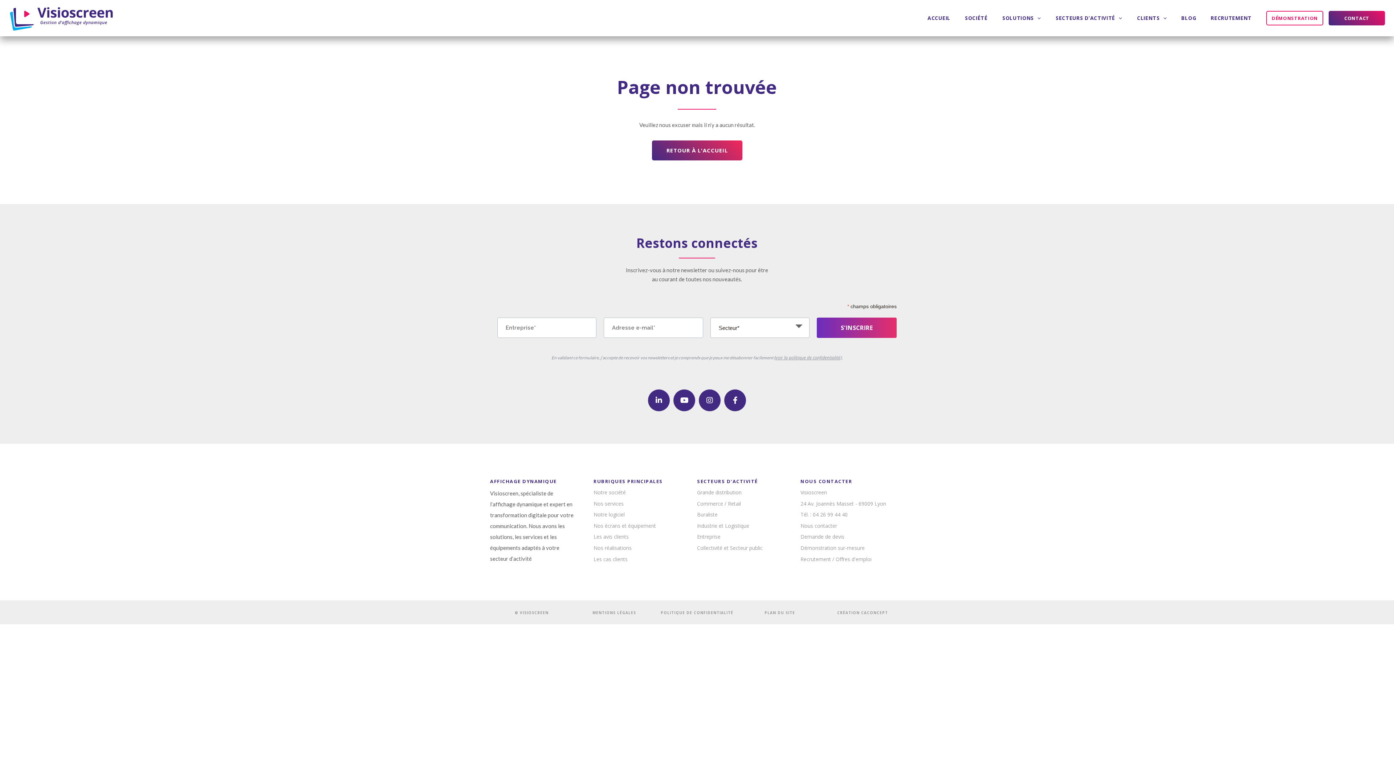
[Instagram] (710, 400)
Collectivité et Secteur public (730, 547)
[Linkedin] (659, 400)
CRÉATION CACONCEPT (862, 612)
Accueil (939, 18)
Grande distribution (719, 492)
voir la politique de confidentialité (807, 358)
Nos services (609, 503)
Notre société (610, 492)
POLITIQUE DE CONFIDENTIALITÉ (697, 612)
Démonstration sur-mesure (832, 547)
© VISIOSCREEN (532, 612)
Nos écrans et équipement (625, 525)
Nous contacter (818, 525)
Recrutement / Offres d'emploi (836, 559)
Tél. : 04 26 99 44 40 (824, 514)
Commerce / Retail (719, 503)
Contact (1356, 18)
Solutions (1018, 18)
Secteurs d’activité (1085, 18)
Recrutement (1231, 18)
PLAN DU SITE (780, 612)
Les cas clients (611, 559)
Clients (1148, 18)
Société (976, 18)
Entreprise (709, 536)
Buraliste (707, 514)
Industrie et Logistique (723, 525)
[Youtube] (684, 400)
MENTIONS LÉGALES (614, 612)
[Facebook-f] (735, 400)
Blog (1188, 18)
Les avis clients (611, 536)
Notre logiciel (609, 514)
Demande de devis (822, 536)
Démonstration (1295, 18)
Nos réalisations (613, 547)
